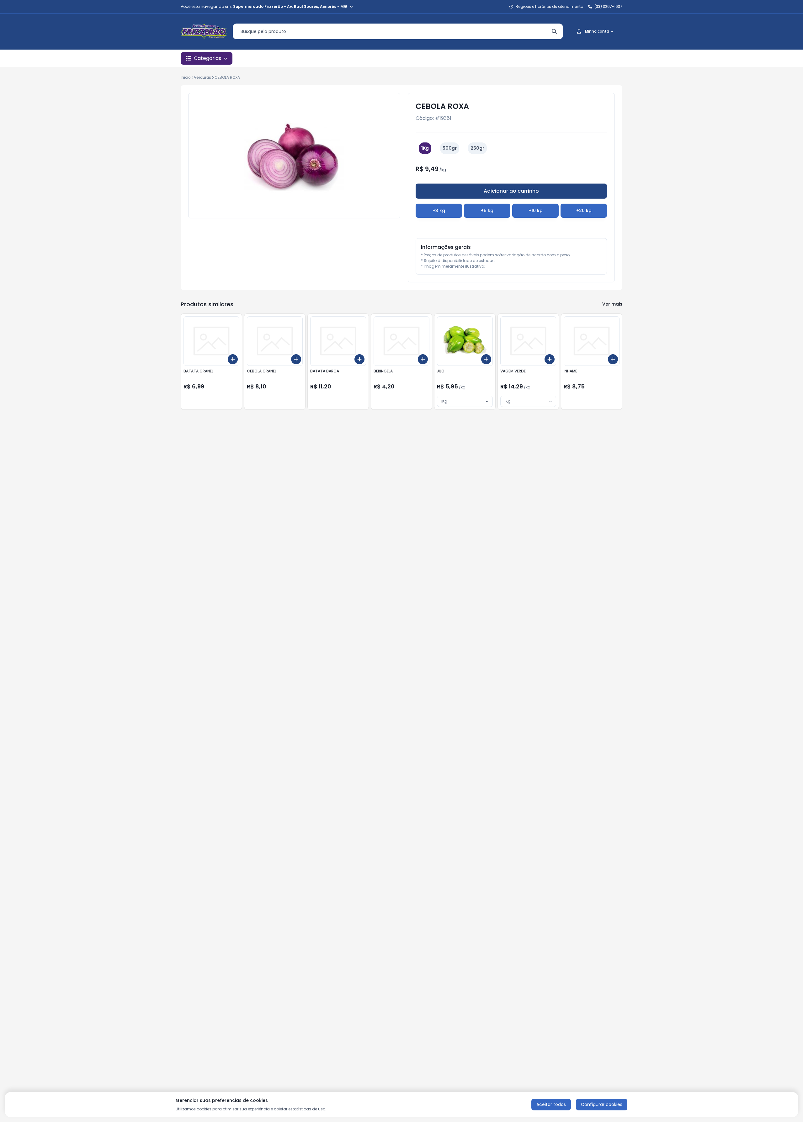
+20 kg (584, 210)
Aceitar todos (551, 1104)
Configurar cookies (601, 1104)
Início (186, 77)
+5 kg (487, 210)
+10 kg (536, 210)
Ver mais (612, 304)
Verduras (202, 77)
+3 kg (439, 210)
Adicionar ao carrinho (511, 191)
